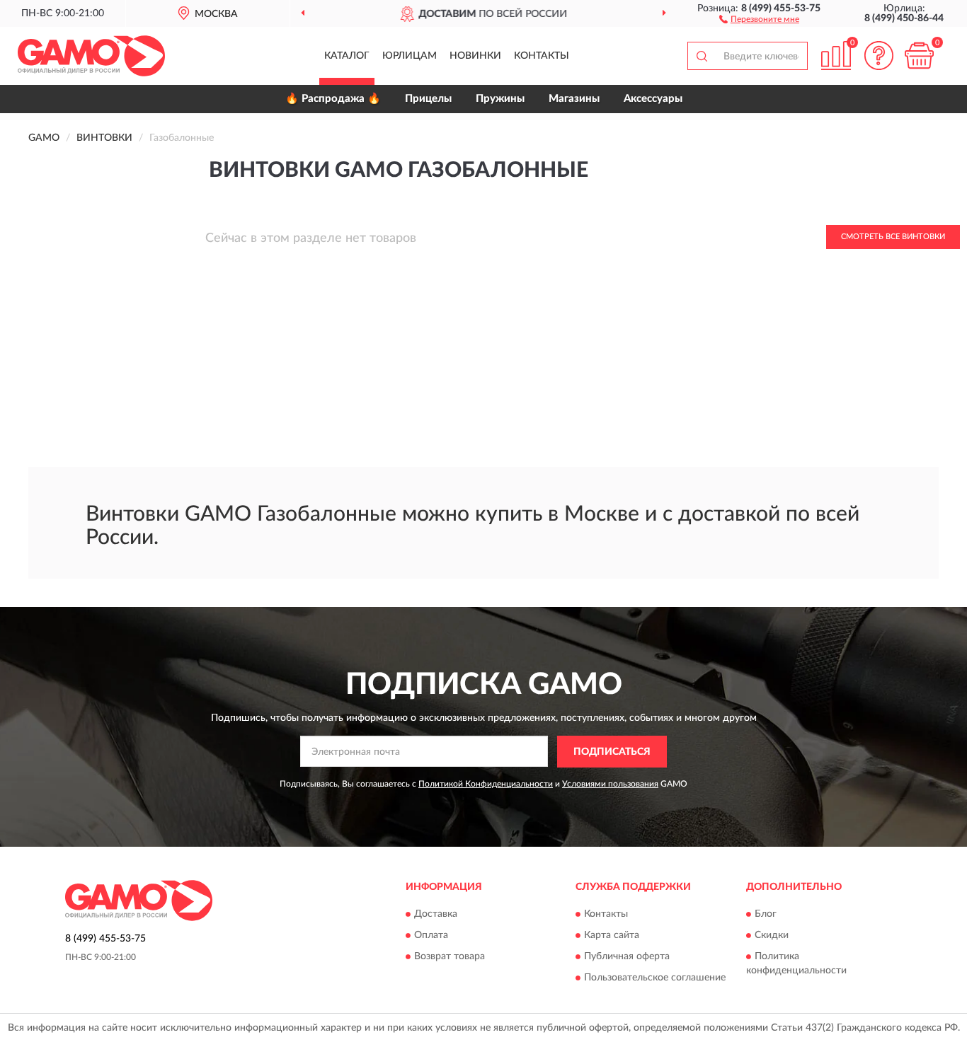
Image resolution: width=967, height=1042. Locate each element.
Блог (766, 915)
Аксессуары (653, 98)
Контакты (541, 56)
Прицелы (428, 98)
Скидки (772, 936)
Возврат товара (449, 957)
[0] (918, 55)
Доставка (435, 915)
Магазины (574, 98)
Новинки (475, 56)
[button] (759, 18)
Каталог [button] (347, 56)
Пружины (500, 98)
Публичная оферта (627, 957)
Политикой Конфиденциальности (485, 784)
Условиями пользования (610, 784)
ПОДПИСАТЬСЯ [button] (612, 752)
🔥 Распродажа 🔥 (333, 98)
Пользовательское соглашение (655, 978)
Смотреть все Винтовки (893, 237)
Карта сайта (611, 936)
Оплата (431, 936)
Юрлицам (409, 56)
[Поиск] (701, 56)
